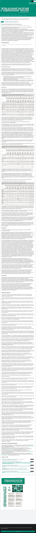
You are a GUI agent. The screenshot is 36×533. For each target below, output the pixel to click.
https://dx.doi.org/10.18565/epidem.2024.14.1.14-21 (11, 21)
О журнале (3, 15)
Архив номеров (7, 15)
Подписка (12, 15)
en (34, 1)
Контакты (25, 15)
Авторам (15, 15)
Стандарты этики (20, 15)
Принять (18, 531)
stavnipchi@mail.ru (11, 449)
